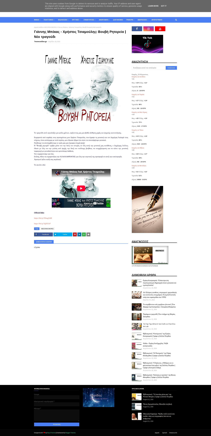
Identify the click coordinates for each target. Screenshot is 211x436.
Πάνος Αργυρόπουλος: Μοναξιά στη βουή (157, 404)
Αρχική (157, 433)
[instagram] (148, 28)
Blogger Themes (70, 433)
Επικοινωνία (173, 433)
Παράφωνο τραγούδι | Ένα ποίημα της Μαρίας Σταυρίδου (159, 315)
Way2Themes (51, 433)
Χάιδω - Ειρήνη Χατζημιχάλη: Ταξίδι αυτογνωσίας (155, 344)
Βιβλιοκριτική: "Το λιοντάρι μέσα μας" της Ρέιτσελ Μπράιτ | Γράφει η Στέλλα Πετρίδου (158, 395)
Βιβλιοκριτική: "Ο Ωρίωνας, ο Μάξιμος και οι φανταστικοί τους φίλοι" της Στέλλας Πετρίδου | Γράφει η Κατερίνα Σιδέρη (159, 365)
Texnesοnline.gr (40, 41)
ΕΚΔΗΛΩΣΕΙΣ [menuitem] (62, 20)
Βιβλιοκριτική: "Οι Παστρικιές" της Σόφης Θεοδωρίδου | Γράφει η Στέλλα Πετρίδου (157, 354)
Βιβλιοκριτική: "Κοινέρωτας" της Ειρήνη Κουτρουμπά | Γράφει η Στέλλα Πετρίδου (157, 335)
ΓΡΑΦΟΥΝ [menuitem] (129, 20)
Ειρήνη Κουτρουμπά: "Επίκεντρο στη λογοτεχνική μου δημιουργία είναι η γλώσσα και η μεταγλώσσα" (159, 282)
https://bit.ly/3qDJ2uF (42, 224)
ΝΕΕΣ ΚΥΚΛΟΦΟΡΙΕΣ (50, 27)
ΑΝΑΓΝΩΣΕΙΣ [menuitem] (142, 20)
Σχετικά (164, 433)
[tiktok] (172, 28)
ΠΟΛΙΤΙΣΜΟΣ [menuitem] (48, 20)
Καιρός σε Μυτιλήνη (139, 166)
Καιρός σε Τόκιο (137, 130)
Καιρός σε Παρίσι (138, 94)
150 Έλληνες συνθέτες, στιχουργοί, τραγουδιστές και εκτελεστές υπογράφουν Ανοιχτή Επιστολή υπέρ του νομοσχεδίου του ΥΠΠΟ (160, 294)
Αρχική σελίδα (38, 27)
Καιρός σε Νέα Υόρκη (139, 112)
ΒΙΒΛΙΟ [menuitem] (36, 20)
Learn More (153, 6)
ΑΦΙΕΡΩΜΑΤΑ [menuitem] (103, 20)
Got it (164, 6)
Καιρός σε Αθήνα (138, 148)
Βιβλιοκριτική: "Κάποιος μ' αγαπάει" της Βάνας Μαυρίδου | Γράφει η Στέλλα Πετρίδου (159, 376)
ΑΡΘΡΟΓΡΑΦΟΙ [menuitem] (157, 20)
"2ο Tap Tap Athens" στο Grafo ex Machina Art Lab (159, 325)
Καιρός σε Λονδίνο (138, 77)
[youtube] (160, 28)
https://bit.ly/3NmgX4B (43, 218)
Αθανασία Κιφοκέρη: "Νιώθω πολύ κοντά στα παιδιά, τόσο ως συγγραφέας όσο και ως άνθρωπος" (159, 416)
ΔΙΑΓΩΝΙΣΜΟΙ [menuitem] (118, 20)
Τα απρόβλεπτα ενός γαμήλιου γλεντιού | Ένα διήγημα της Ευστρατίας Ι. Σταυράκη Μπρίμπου (159, 305)
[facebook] (137, 28)
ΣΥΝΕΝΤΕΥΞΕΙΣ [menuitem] (89, 20)
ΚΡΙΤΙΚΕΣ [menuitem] (75, 20)
